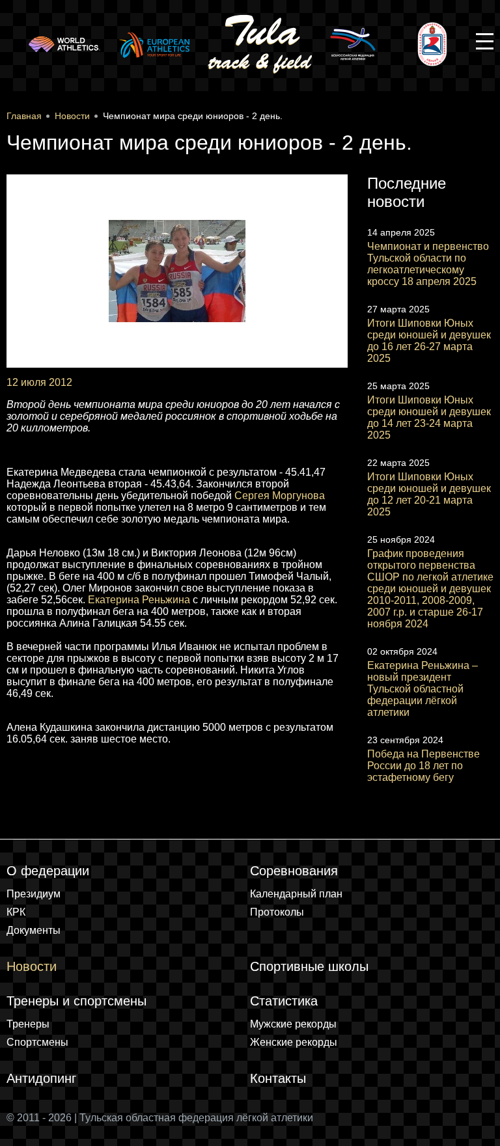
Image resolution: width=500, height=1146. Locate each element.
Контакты (278, 1078)
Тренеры (28, 1024)
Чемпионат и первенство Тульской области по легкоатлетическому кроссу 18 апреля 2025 (428, 264)
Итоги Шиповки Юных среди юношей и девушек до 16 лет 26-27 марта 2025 (429, 341)
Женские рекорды (293, 1042)
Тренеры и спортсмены (76, 1001)
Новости (32, 966)
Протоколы (277, 912)
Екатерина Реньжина (139, 599)
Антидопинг (41, 1078)
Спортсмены (37, 1042)
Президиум (34, 893)
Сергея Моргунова (279, 495)
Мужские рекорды (293, 1024)
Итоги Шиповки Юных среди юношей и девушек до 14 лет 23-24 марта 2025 (429, 417)
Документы (34, 930)
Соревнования (294, 871)
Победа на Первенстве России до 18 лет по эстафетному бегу (423, 765)
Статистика (284, 1001)
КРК (16, 912)
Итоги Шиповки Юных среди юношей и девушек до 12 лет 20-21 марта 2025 (429, 494)
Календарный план (296, 893)
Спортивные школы (309, 966)
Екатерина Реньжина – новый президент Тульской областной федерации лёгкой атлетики (422, 689)
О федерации (48, 871)
